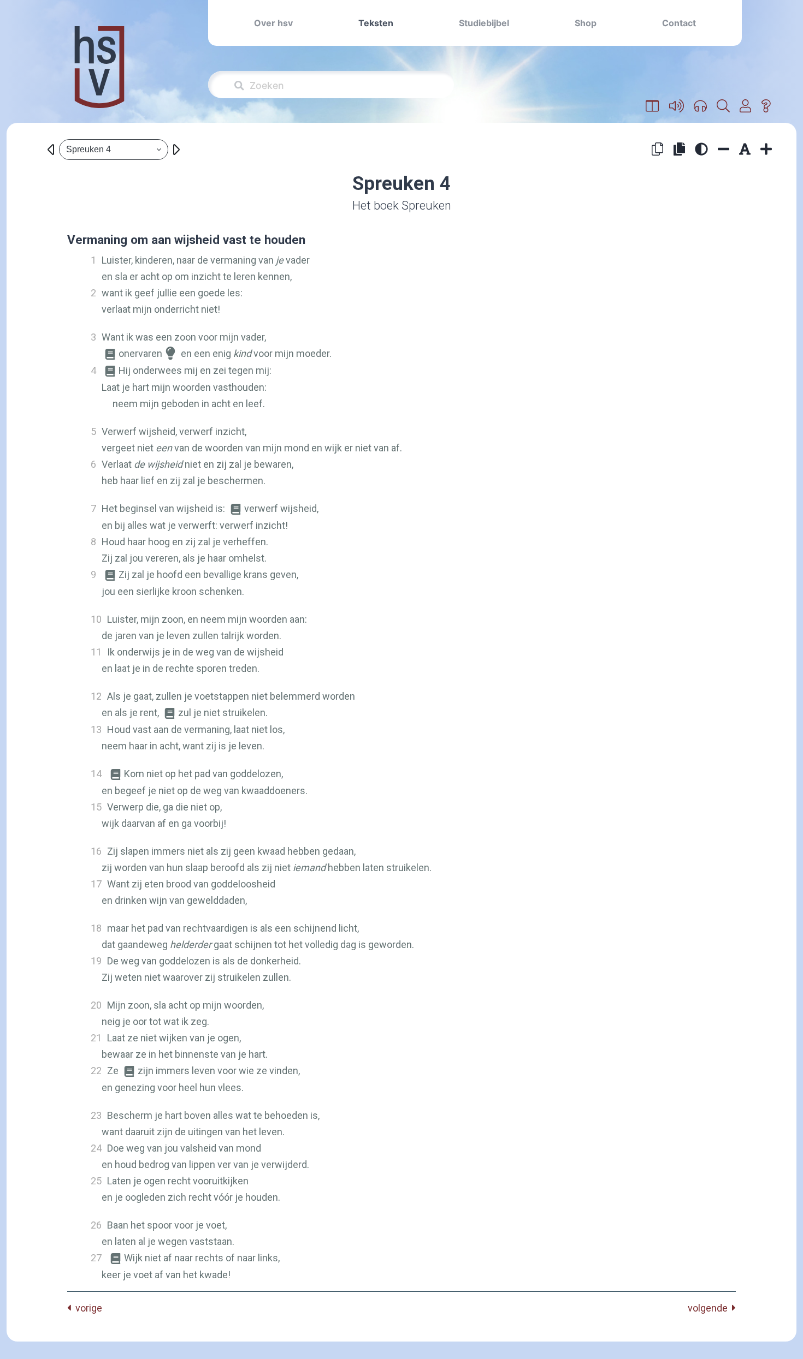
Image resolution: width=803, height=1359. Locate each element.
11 (96, 652)
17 (96, 884)
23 (96, 1115)
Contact (679, 22)
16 (96, 851)
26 (96, 1225)
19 (96, 961)
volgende (710, 1308)
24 (96, 1148)
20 (96, 1005)
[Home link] (99, 74)
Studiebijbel (484, 22)
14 (96, 773)
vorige (86, 1308)
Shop (586, 22)
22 (96, 1070)
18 (96, 928)
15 (96, 807)
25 (96, 1181)
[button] (652, 106)
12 (96, 696)
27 (96, 1257)
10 (96, 619)
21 (96, 1038)
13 (96, 729)
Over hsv (273, 22)
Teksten (375, 22)
